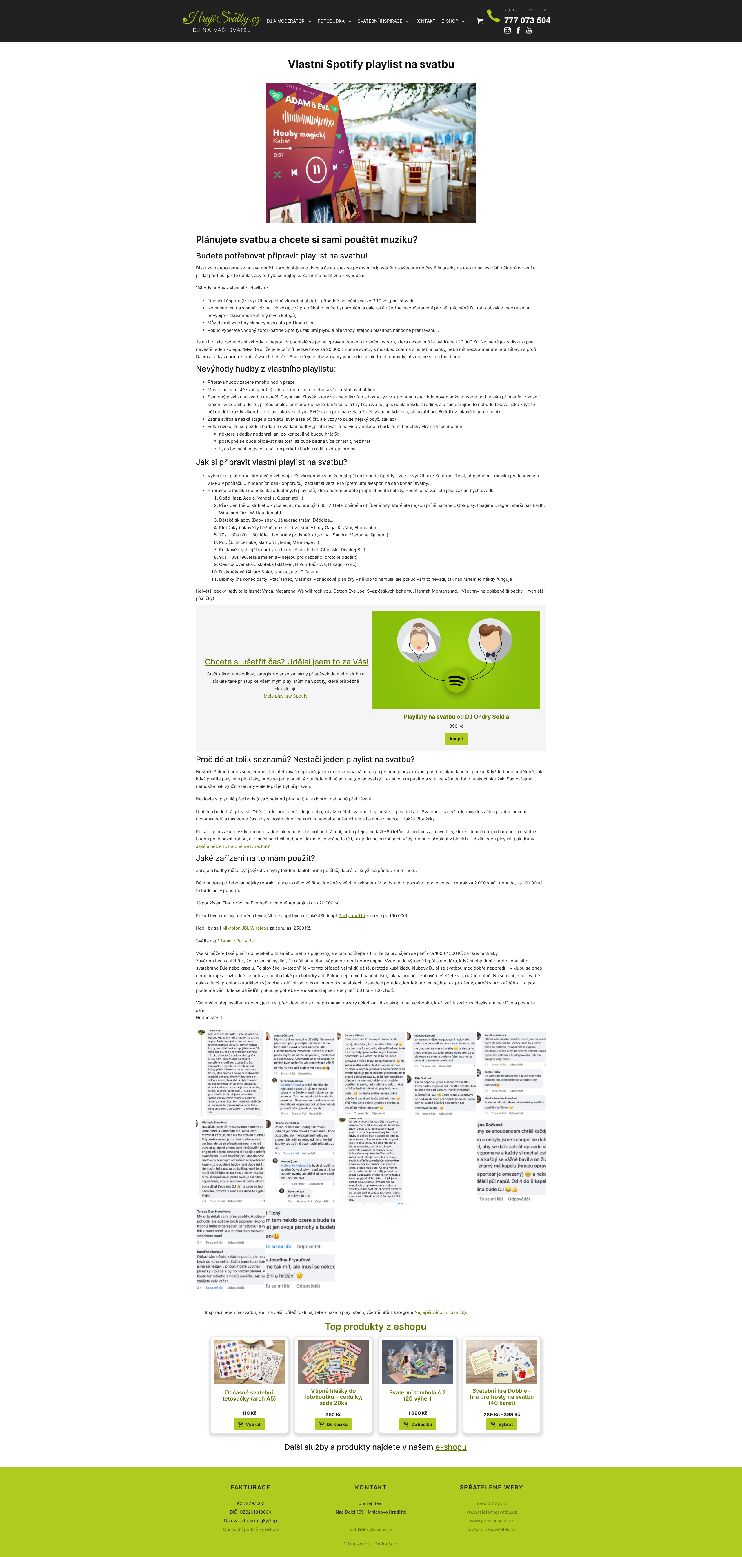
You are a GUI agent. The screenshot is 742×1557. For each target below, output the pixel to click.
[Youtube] (529, 31)
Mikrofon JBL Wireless (245, 928)
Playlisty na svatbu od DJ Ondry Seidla (456, 716)
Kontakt (425, 21)
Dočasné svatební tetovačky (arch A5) (249, 1395)
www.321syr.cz (491, 1503)
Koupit (456, 739)
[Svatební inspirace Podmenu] (407, 21)
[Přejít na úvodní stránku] (222, 21)
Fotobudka (331, 21)
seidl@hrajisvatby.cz (371, 1530)
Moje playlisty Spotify (286, 696)
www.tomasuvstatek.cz (491, 1529)
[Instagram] (507, 31)
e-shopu (451, 1447)
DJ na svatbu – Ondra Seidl (371, 1544)
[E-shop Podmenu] (463, 21)
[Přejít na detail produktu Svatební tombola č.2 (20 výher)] (417, 1362)
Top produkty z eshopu (375, 1326)
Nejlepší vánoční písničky (440, 1312)
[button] (333, 1424)
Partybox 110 (352, 915)
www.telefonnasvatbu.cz (492, 1512)
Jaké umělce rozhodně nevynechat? (233, 846)
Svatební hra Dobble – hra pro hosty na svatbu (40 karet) (502, 1396)
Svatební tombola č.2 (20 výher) (417, 1395)
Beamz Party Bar (238, 941)
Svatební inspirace (380, 21)
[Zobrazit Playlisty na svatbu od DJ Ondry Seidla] (456, 659)
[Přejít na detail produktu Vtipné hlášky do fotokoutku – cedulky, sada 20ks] (333, 1362)
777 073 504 (527, 20)
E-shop (449, 21)
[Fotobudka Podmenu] (350, 21)
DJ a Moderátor (286, 21)
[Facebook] (518, 31)
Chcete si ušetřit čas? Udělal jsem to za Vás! (287, 661)
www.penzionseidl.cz (491, 1520)
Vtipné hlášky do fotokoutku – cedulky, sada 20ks (333, 1396)
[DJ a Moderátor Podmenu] (310, 21)
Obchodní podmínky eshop (250, 1529)
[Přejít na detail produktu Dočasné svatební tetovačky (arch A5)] (249, 1362)
